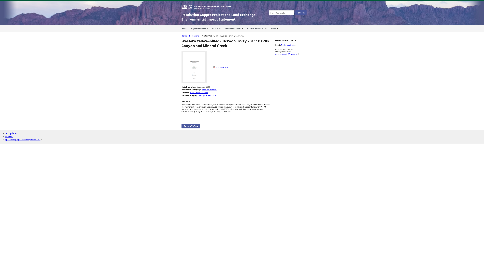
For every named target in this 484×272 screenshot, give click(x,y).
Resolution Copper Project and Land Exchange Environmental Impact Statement (218, 17)
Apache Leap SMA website (286, 54)
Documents (194, 36)
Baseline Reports (209, 89)
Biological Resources (208, 95)
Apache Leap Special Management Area (22, 139)
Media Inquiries (287, 45)
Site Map (9, 136)
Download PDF (222, 67)
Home (184, 36)
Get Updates (11, 133)
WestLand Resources (199, 92)
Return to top (191, 126)
